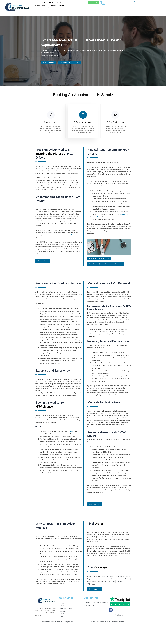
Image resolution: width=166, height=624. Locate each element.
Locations (61, 5)
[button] (134, 2)
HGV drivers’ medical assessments (61, 235)
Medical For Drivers (41, 5)
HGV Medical (43, 2)
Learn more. (124, 214)
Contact (50, 8)
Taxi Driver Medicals (55, 2)
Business (53, 5)
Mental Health (96, 217)
